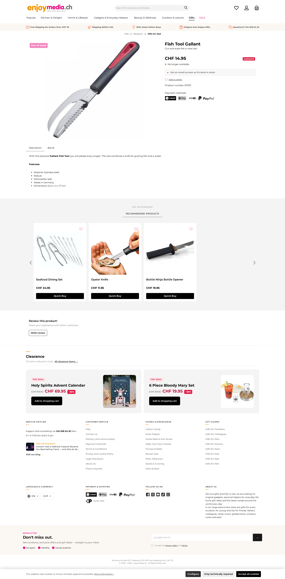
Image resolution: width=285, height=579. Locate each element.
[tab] (35, 147)
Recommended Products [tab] (142, 213)
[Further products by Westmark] (249, 59)
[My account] (246, 8)
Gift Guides (212, 422)
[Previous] (30, 262)
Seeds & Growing (155, 464)
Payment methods (96, 444)
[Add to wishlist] (81, 229)
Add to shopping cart (47, 400)
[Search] (186, 8)
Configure (193, 574)
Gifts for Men (212, 464)
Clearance (35, 356)
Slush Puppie (153, 434)
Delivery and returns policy (100, 439)
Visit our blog (33, 454)
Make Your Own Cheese (158, 444)
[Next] (254, 262)
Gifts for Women (214, 444)
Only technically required (218, 574)
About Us (91, 464)
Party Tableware (154, 459)
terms (184, 545)
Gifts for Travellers (215, 429)
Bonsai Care (152, 454)
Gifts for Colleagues (215, 434)
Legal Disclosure (94, 459)
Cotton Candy (153, 429)
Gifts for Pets (212, 439)
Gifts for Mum (212, 449)
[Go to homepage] (50, 8)
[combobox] (149, 8)
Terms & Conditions (96, 449)
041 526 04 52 (63, 431)
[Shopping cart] (255, 8)
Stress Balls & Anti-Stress (159, 439)
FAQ (88, 429)
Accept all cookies (248, 574)
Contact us (91, 434)
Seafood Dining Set (49, 279)
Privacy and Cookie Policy (99, 454)
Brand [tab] (51, 147)
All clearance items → (66, 361)
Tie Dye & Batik (154, 449)
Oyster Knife (99, 279)
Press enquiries (94, 468)
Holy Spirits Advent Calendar (58, 385)
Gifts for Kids (212, 454)
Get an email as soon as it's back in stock (192, 72)
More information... (104, 574)
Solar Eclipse (152, 468)
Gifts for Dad (212, 459)
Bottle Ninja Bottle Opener (164, 279)
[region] (94, 90)
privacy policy (171, 545)
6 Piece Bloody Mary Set (171, 385)
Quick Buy (60, 296)
